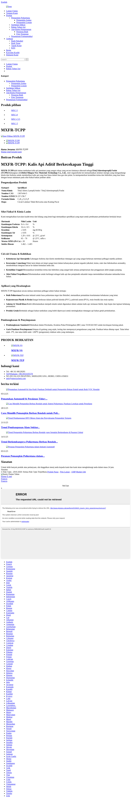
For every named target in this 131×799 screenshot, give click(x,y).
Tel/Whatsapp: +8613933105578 (19, 374)
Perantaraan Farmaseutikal (21, 36)
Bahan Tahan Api (18, 27)
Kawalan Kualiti (12, 52)
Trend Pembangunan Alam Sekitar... (20, 427)
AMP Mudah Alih (78, 472)
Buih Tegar (15, 43)
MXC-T (14, 123)
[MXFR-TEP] (17, 355)
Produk (9, 15)
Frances (4, 479)
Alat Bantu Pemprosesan (21, 29)
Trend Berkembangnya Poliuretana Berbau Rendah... (29, 441)
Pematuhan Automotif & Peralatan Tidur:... (24, 398)
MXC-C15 (15, 119)
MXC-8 (14, 115)
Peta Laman (65, 472)
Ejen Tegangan (22, 34)
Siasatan (4, 469)
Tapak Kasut (16, 46)
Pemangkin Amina (23, 20)
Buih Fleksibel (17, 41)
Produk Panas (52, 472)
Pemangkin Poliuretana (20, 18)
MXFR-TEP (17, 360)
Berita (8, 50)
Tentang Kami (12, 13)
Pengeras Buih (22, 32)
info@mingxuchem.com (16, 378)
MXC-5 (14, 110)
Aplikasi (9, 39)
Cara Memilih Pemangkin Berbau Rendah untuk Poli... (30, 413)
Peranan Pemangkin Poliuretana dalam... (23, 456)
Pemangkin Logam (24, 22)
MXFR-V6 (17, 350)
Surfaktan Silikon (18, 25)
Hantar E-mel (6, 476)
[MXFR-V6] (16, 345)
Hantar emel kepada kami (11, 152)
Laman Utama (12, 11)
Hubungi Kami (12, 55)
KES (13, 48)
